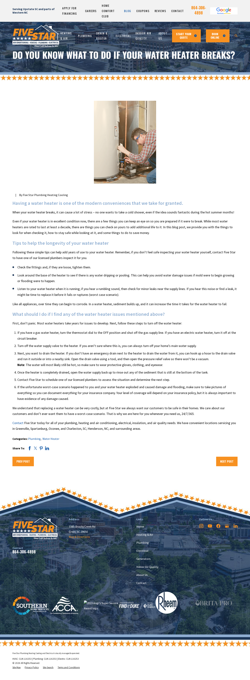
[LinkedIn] (236, 526)
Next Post (227, 461)
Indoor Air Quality (147, 567)
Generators (143, 559)
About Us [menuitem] (163, 35)
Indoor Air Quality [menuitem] (143, 35)
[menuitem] (16, 667)
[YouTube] (210, 526)
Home (140, 526)
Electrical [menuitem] (123, 36)
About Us (142, 575)
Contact (177, 11)
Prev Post (23, 461)
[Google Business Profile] (227, 526)
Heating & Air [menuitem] (66, 35)
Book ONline (215, 36)
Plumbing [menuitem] (85, 36)
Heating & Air (144, 534)
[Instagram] (201, 526)
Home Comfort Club (108, 10)
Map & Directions (79, 537)
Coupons (142, 11)
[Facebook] (218, 526)
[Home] (35, 36)
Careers (91, 11)
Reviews (160, 11)
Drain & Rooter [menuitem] (101, 35)
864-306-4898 (198, 10)
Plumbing (34, 439)
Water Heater (50, 439)
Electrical (142, 550)
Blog (127, 11)
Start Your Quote (183, 36)
